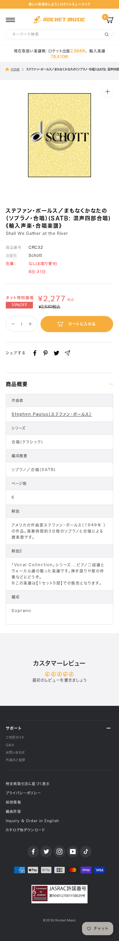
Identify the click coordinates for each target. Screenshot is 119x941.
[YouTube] (73, 851)
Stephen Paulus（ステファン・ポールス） (52, 414)
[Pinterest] (45, 353)
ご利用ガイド (15, 737)
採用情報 (13, 802)
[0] (109, 20)
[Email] (67, 353)
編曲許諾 (13, 811)
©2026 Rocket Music (59, 920)
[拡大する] (107, 91)
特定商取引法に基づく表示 (28, 783)
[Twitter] (56, 353)
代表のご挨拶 (15, 760)
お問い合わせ (15, 752)
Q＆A (10, 745)
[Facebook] (35, 353)
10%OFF (19, 305)
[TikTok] (86, 851)
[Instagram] (59, 851)
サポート (14, 728)
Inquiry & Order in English (32, 820)
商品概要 (17, 384)
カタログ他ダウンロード (25, 830)
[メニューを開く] (10, 20)
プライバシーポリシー (23, 793)
